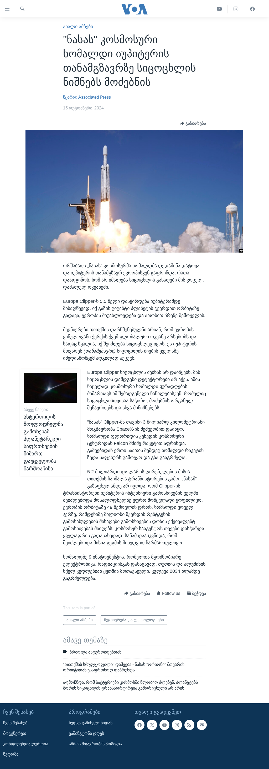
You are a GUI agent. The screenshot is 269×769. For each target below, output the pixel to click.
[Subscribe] (202, 725)
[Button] (193, 123)
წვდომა (10, 754)
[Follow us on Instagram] (177, 725)
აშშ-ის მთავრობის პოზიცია (95, 744)
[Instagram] (236, 9)
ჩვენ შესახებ (15, 723)
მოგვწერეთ (14, 733)
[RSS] (189, 725)
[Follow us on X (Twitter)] (152, 725)
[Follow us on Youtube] (164, 725)
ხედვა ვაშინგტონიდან (90, 723)
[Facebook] (252, 9)
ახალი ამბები (78, 26)
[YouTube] (219, 9)
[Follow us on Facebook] (139, 725)
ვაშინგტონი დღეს (86, 733)
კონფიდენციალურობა (25, 744)
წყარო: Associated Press (87, 97)
